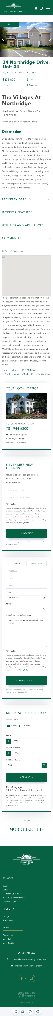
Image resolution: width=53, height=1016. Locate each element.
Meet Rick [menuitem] (7, 939)
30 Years (13, 726)
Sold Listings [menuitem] (8, 921)
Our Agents (21, 443)
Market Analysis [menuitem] (9, 902)
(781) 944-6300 (41, 8)
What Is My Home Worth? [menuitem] (14, 898)
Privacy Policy (24, 523)
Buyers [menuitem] (5, 886)
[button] (4, 39)
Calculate (26, 777)
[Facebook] (22, 978)
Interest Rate (13, 760)
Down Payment (13, 748)
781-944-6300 (17, 429)
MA (22, 370)
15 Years (26, 726)
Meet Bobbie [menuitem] (8, 943)
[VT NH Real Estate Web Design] (26, 995)
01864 (25, 374)
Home (5, 370)
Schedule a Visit (36, 563)
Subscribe (26, 534)
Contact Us (10, 443)
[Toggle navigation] (48, 8)
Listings (14, 370)
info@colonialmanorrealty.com (28, 966)
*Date (8, 593)
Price (8, 736)
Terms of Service (18, 692)
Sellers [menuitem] (5, 890)
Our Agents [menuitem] (8, 935)
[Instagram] (31, 978)
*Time (8, 604)
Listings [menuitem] (6, 917)
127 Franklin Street (28, 960)
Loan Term (12, 720)
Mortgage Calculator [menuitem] (11, 894)
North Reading (12, 374)
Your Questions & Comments (18, 615)
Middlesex (32, 370)
